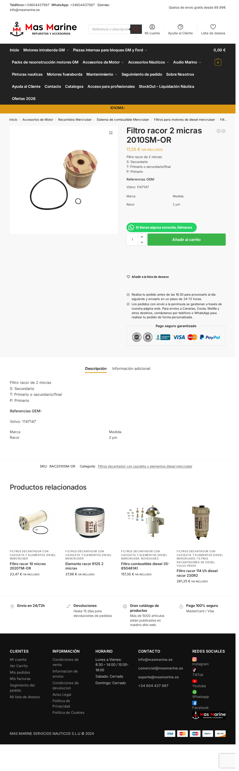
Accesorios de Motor (37, 119)
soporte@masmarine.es (158, 677)
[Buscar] (136, 29)
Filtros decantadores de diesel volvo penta (196, 562)
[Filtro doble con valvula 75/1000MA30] (218, 131)
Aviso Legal (62, 694)
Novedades (149, 558)
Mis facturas (20, 678)
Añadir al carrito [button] (34, 584)
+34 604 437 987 (153, 685)
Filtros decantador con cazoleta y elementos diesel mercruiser (145, 466)
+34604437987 (37, 5)
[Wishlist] (51, 505)
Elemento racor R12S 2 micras (84, 566)
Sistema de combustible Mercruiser (123, 119)
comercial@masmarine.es (160, 668)
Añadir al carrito (186, 239)
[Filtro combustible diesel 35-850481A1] (145, 522)
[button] (220, 56)
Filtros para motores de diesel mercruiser (184, 119)
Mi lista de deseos (25, 697)
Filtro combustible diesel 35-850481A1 (145, 566)
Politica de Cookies (68, 712)
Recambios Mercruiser (75, 119)
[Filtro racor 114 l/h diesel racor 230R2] (201, 522)
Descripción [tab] (96, 368)
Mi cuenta (152, 33)
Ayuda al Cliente (180, 33)
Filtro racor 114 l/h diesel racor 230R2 (197, 573)
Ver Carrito (19, 666)
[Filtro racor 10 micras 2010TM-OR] (223, 131)
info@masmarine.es (25, 10)
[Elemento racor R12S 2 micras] (89, 522)
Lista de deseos (213, 33)
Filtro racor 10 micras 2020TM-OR (28, 566)
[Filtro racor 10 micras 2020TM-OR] (34, 522)
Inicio (13, 119)
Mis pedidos (20, 672)
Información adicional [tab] (131, 368)
